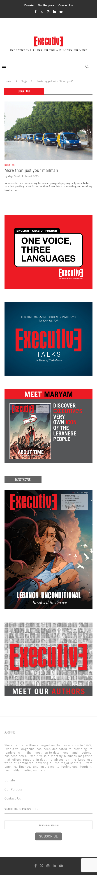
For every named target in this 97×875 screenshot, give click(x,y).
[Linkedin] (54, 12)
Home (8, 81)
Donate (29, 5)
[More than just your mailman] (48, 130)
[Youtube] (61, 12)
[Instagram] (48, 12)
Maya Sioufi (14, 176)
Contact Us (65, 5)
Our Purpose (46, 5)
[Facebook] (35, 12)
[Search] (87, 66)
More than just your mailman (31, 170)
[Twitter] (41, 12)
